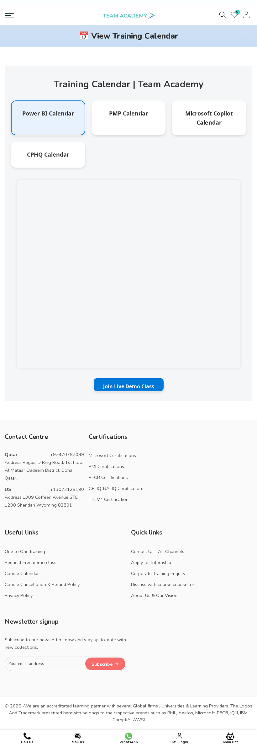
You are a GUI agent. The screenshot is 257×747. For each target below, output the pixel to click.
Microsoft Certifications (112, 455)
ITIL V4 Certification (108, 499)
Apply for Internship (151, 562)
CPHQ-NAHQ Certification (115, 488)
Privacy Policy (19, 595)
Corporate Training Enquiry (158, 573)
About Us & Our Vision (154, 595)
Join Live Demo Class (128, 386)
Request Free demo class (30, 562)
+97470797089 (67, 454)
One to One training (25, 551)
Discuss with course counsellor (162, 584)
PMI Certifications (106, 466)
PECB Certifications (108, 477)
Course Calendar (22, 573)
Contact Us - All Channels (157, 551)
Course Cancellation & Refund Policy (42, 584)
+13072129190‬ (67, 489)
